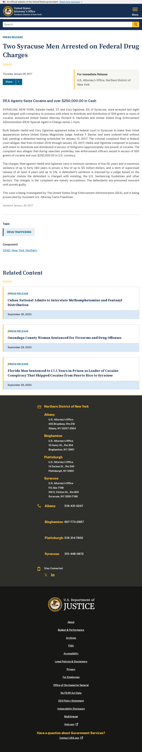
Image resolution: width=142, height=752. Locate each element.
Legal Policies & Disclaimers (71, 661)
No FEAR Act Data (71, 693)
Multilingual (71, 716)
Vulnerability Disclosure (71, 708)
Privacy (71, 669)
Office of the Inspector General (71, 685)
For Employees (71, 677)
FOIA (71, 645)
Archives (71, 638)
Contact (69, 738)
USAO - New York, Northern (20, 250)
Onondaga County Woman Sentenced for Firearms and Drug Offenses (64, 338)
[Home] (23, 15)
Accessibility (71, 653)
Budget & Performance (71, 630)
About (71, 622)
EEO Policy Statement (71, 700)
